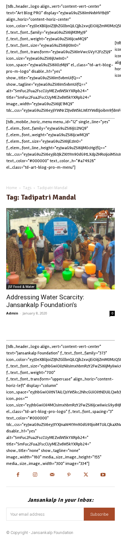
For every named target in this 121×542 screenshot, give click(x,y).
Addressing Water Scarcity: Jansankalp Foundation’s (45, 301)
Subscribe (99, 514)
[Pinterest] (69, 475)
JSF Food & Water (21, 286)
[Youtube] (103, 475)
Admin (12, 313)
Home (11, 187)
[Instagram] (35, 475)
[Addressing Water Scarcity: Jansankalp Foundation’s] (60, 248)
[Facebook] (18, 475)
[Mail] (52, 475)
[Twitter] (86, 475)
